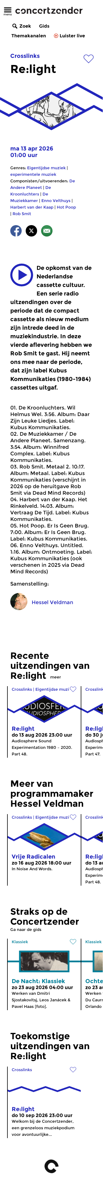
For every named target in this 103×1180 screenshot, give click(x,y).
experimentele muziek (33, 174)
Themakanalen (28, 35)
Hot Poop (66, 207)
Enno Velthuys (55, 200)
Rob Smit (22, 213)
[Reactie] (46, 232)
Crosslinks (25, 55)
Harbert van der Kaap (31, 207)
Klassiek (20, 941)
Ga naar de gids (25, 929)
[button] (21, 275)
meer (55, 677)
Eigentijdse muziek (46, 167)
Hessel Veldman (52, 602)
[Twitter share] (31, 232)
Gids (44, 26)
